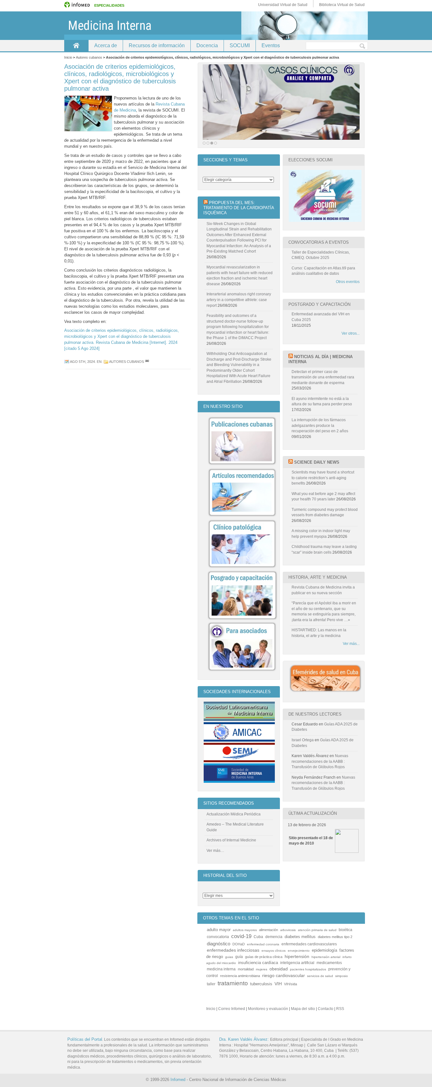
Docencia (207, 45)
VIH (278, 983)
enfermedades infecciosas (233, 950)
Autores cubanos (126, 361)
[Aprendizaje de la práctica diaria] (281, 102)
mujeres (261, 969)
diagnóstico (218, 943)
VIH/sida (290, 984)
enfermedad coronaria (263, 944)
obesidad (278, 969)
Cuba (258, 937)
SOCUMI (240, 45)
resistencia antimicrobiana (240, 976)
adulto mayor (219, 930)
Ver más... (351, 643)
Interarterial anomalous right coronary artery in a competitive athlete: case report (239, 299)
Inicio (210, 1009)
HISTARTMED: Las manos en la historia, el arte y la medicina (319, 633)
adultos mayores (245, 930)
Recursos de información (157, 45)
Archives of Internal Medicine (231, 840)
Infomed (177, 1079)
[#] (147, 361)
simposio (341, 976)
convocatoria (218, 937)
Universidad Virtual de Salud (282, 5)
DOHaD (238, 944)
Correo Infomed (231, 1009)
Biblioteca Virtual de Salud (342, 5)
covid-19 (241, 936)
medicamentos (329, 963)
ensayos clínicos (274, 950)
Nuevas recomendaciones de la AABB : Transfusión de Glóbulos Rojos (320, 761)
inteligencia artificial (297, 963)
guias (229, 957)
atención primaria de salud (317, 930)
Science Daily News (316, 462)
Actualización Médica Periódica (234, 814)
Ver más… (215, 850)
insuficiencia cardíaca (258, 963)
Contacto (325, 1009)
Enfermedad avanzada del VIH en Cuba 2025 (321, 317)
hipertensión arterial (326, 957)
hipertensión (297, 956)
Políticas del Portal (84, 1039)
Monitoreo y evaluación (268, 1009)
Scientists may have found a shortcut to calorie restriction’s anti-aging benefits (323, 478)
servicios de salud (320, 976)
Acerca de (105, 45)
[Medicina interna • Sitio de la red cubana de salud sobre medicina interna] (216, 25)
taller (211, 984)
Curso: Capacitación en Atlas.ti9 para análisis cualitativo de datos (323, 271)
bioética (345, 930)
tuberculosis (261, 983)
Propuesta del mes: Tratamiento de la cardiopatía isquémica (238, 207)
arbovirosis (288, 930)
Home (76, 45)
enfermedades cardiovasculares (309, 944)
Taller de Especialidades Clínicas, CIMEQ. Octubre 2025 (321, 255)
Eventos (271, 45)
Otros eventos (348, 282)
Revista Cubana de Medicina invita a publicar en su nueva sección (323, 590)
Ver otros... (351, 333)
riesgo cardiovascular (283, 975)
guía (239, 957)
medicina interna (221, 969)
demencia (273, 937)
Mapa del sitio (303, 1009)
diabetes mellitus (300, 937)
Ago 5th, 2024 (82, 361)
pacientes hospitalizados (308, 969)
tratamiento (233, 983)
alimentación (268, 930)
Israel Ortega (303, 740)
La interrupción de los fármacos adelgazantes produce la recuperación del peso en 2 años (320, 425)
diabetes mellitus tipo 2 (335, 937)
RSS (340, 1009)
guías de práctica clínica (263, 957)
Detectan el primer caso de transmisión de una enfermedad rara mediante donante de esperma (323, 377)
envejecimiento (299, 950)
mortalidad (246, 969)
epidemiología (324, 950)
